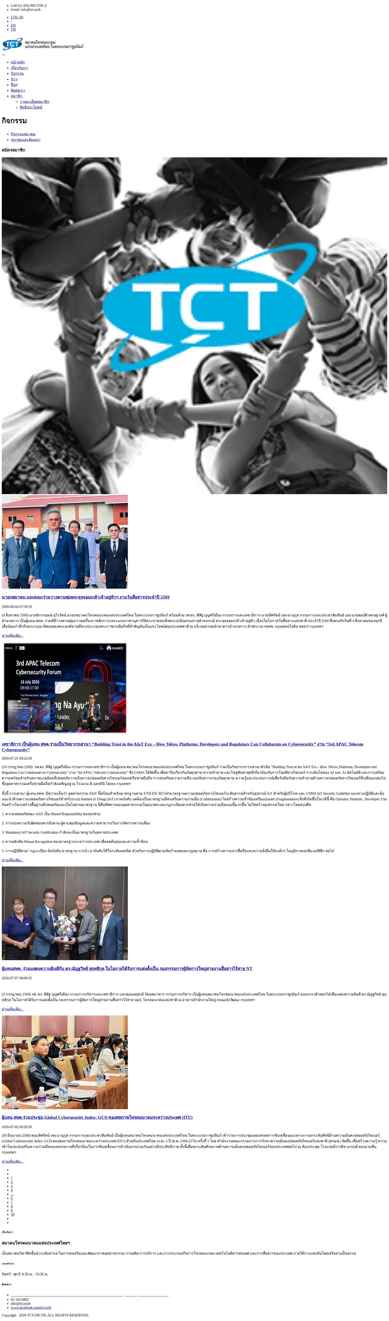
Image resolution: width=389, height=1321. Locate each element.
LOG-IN (17, 17)
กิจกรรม (17, 73)
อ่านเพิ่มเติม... (12, 636)
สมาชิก (16, 96)
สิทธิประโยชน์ (31, 107)
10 (12, 1214)
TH (13, 29)
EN (13, 25)
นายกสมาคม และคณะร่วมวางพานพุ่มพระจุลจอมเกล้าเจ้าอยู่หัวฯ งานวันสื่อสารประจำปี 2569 (86, 597)
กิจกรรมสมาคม (23, 134)
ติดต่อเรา (18, 90)
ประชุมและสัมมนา (25, 140)
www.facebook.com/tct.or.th (31, 1308)
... (12, 1194)
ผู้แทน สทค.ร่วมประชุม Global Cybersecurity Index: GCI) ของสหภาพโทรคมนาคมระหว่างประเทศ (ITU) (97, 1117)
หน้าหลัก (18, 62)
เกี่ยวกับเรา (19, 68)
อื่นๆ (14, 85)
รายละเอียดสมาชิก (34, 102)
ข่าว (14, 79)
